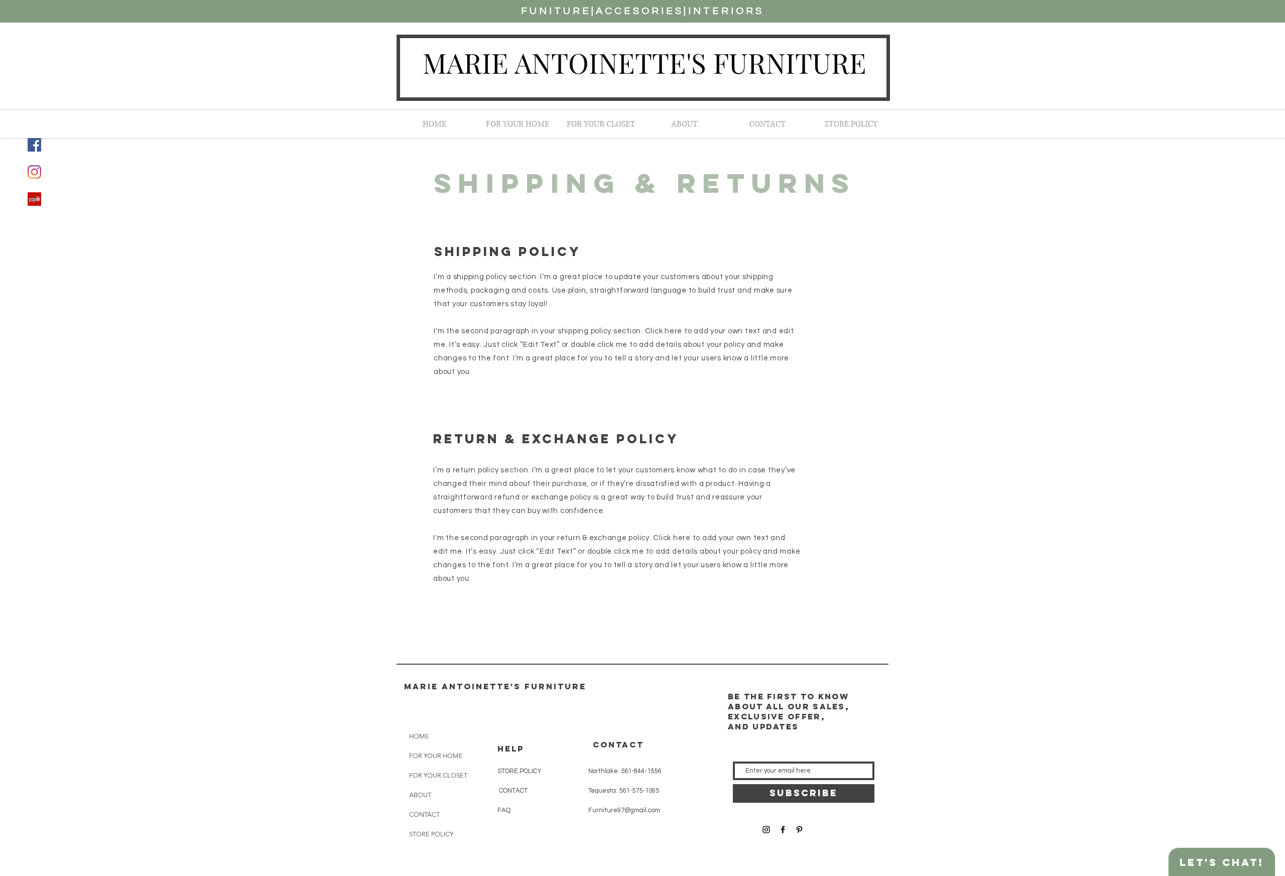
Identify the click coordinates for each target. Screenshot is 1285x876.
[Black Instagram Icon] (766, 829)
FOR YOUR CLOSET (438, 775)
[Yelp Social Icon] (34, 199)
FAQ (503, 810)
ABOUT (420, 795)
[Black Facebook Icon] (783, 829)
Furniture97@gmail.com (624, 810)
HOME (419, 736)
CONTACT (424, 814)
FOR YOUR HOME (436, 756)
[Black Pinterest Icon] (799, 829)
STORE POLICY (431, 834)
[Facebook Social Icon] (34, 145)
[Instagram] (34, 172)
